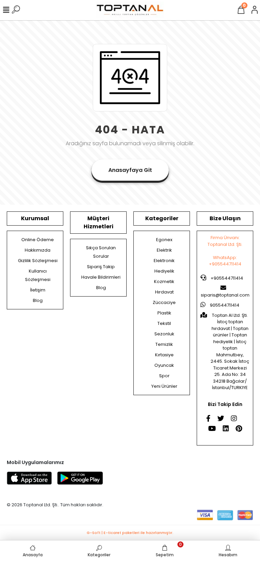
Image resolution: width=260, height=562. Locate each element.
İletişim (37, 290)
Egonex (164, 239)
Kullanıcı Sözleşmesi (37, 275)
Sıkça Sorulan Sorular (101, 252)
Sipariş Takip (101, 266)
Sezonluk (164, 334)
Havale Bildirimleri (101, 277)
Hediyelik (164, 271)
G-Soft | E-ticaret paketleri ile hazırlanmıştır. (130, 532)
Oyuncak (164, 365)
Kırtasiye (164, 355)
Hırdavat (164, 292)
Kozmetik (164, 281)
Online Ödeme (37, 239)
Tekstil (164, 323)
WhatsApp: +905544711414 (225, 260)
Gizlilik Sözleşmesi (38, 260)
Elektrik (164, 250)
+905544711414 (226, 278)
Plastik (164, 313)
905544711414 (224, 305)
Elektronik (164, 260)
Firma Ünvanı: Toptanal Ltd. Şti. (225, 241)
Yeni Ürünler (164, 386)
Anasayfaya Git (130, 170)
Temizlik (164, 344)
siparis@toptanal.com (225, 295)
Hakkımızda (37, 250)
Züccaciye (164, 302)
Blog (38, 300)
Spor (164, 376)
